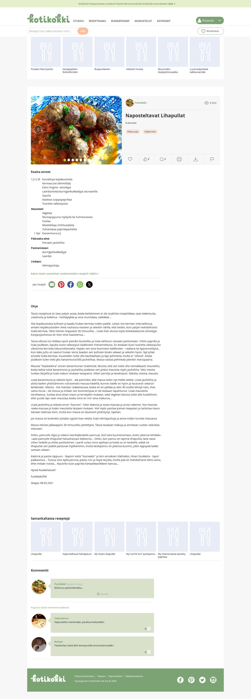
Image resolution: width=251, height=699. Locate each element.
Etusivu (78, 21)
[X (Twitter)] (89, 284)
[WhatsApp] (80, 284)
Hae (82, 31)
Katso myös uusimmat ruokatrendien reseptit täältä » (65, 273)
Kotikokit (164, 21)
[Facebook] (70, 284)
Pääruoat (132, 131)
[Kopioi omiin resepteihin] (195, 159)
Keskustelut (143, 21)
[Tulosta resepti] (179, 159)
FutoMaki (140, 102)
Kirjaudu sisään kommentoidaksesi (50, 607)
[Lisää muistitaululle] (130, 159)
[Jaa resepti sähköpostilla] (52, 284)
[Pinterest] (61, 284)
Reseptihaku (97, 21)
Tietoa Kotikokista (84, 676)
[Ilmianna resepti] (212, 159)
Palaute (101, 676)
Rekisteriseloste (134, 676)
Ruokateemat (120, 21)
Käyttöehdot (116, 676)
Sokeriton (150, 131)
